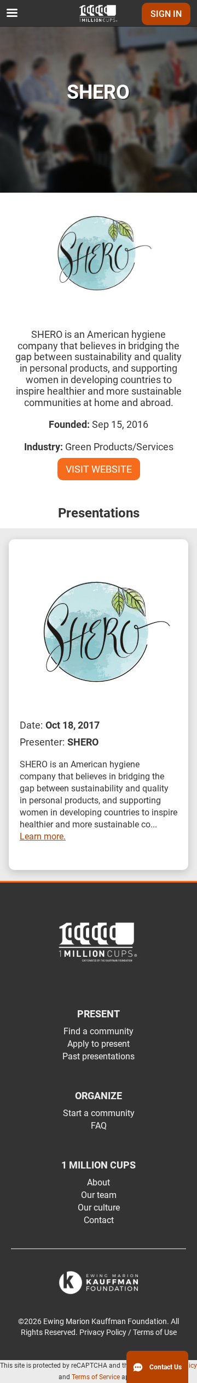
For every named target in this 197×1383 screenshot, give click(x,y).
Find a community (98, 1031)
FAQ (99, 1125)
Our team (99, 1195)
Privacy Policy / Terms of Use (128, 1332)
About (98, 1182)
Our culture (99, 1207)
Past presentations (98, 1056)
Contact (99, 1220)
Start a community (99, 1113)
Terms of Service (96, 1377)
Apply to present (98, 1044)
